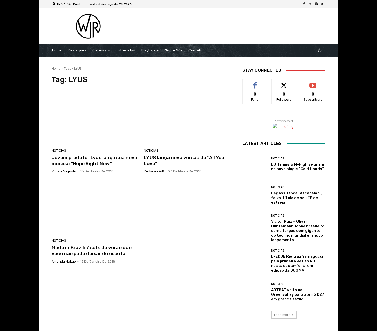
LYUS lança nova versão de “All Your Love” (185, 160)
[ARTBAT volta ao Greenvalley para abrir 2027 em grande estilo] (254, 292)
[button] (319, 50)
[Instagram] (310, 4)
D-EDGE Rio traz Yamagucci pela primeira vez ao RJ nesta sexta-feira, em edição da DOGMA (297, 263)
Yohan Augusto (64, 171)
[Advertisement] (231, 26)
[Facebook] (304, 4)
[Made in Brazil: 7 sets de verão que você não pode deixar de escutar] (95, 208)
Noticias (59, 150)
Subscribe (313, 83)
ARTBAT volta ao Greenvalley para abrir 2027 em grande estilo (297, 294)
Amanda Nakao (64, 261)
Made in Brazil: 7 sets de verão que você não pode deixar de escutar (92, 250)
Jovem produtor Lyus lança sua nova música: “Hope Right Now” (94, 160)
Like (255, 83)
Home (56, 68)
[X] (322, 4)
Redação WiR (154, 171)
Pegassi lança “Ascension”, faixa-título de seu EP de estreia (296, 198)
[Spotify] (316, 4)
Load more (282, 314)
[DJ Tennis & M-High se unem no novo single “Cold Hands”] (254, 164)
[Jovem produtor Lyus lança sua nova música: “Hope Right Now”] (95, 118)
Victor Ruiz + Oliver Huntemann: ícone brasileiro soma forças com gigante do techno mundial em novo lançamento (297, 230)
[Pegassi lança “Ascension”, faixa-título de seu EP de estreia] (254, 195)
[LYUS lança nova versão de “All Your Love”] (187, 118)
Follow (284, 83)
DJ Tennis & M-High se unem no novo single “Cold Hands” (297, 166)
